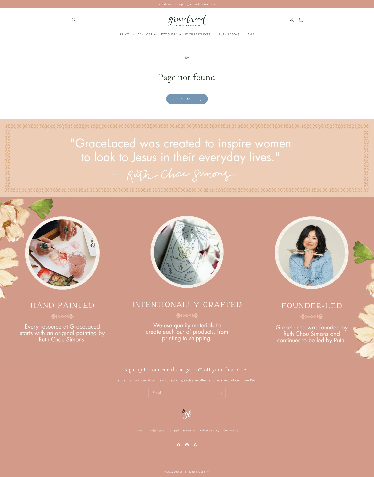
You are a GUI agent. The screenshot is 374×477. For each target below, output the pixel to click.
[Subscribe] (220, 393)
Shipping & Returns (183, 430)
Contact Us (230, 430)
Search (140, 430)
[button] (74, 20)
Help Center (157, 430)
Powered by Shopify (198, 471)
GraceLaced (179, 471)
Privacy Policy (209, 430)
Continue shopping (187, 99)
